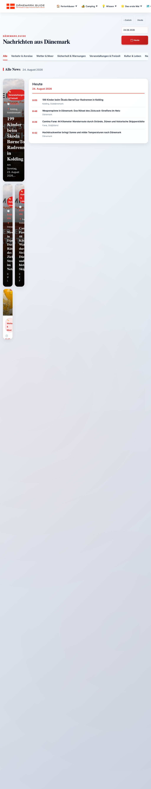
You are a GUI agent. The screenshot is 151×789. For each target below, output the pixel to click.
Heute (136, 40)
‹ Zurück (128, 20)
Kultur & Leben (132, 55)
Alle (5, 55)
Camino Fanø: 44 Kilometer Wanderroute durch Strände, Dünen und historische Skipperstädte (93, 121)
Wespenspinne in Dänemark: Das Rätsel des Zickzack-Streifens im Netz (81, 110)
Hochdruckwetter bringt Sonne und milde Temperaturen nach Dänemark (81, 132)
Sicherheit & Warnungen (71, 55)
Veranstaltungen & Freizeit (105, 55)
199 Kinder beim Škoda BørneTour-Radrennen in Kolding (19, 138)
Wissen (109, 6)
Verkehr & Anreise (22, 55)
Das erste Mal (131, 6)
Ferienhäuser (66, 6)
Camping (89, 6)
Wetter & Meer (45, 55)
